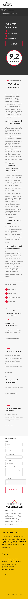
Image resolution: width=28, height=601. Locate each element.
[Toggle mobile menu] (25, 2)
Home (8, 80)
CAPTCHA (8, 478)
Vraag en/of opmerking (11, 466)
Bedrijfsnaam (9, 447)
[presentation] (15, 482)
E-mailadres (8, 460)
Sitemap (18, 595)
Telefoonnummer (9, 454)
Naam (7, 441)
